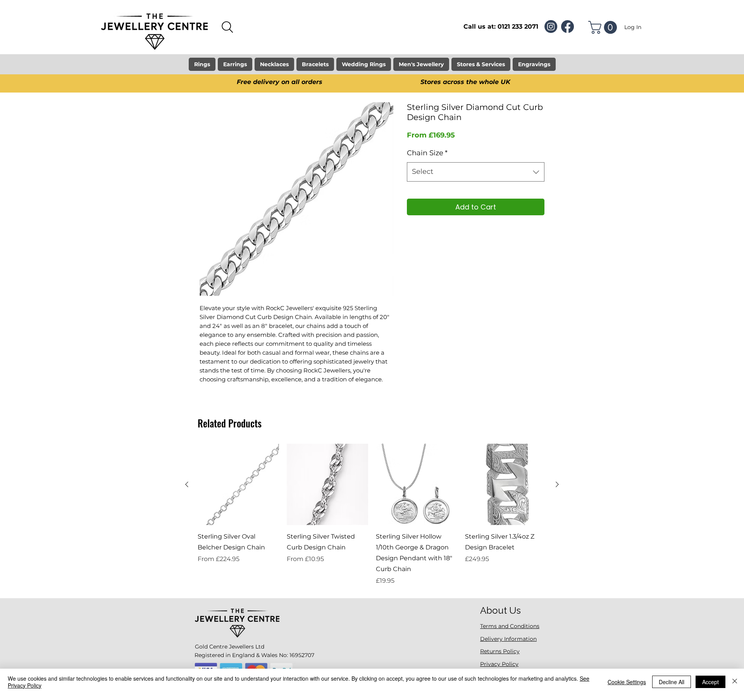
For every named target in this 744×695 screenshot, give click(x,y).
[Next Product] (557, 484)
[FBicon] (567, 26)
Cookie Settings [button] (627, 682)
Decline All (671, 682)
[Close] (734, 682)
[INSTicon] (550, 26)
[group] (372, 514)
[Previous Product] (186, 484)
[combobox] (475, 172)
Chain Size (427, 153)
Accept (710, 682)
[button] (604, 27)
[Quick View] (238, 484)
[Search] (227, 27)
